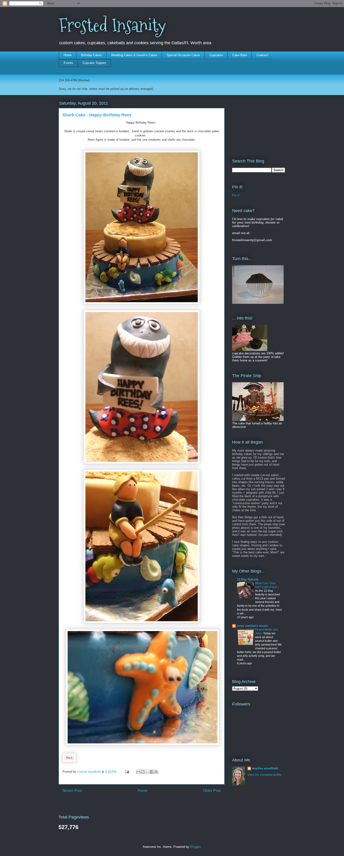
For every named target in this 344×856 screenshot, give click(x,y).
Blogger (195, 847)
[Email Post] (126, 771)
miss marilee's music (252, 626)
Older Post (212, 791)
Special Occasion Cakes (183, 55)
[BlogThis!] (142, 771)
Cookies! (262, 55)
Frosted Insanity (112, 25)
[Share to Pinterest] (156, 771)
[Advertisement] (255, 123)
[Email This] (138, 771)
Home (68, 55)
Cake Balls (239, 55)
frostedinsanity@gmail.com (77, 76)
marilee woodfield (265, 768)
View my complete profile (264, 774)
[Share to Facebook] (151, 771)
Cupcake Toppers (94, 63)
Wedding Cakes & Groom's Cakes (134, 55)
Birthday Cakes (91, 55)
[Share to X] (147, 771)
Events (68, 63)
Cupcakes (216, 55)
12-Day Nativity (247, 579)
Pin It (235, 195)
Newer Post (72, 791)
